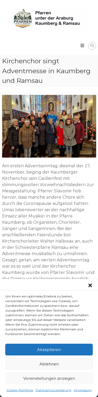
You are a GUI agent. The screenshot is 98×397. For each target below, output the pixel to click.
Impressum (83, 390)
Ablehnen (49, 363)
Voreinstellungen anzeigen (49, 378)
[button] (90, 285)
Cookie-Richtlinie (20, 390)
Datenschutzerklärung (53, 390)
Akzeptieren (49, 349)
